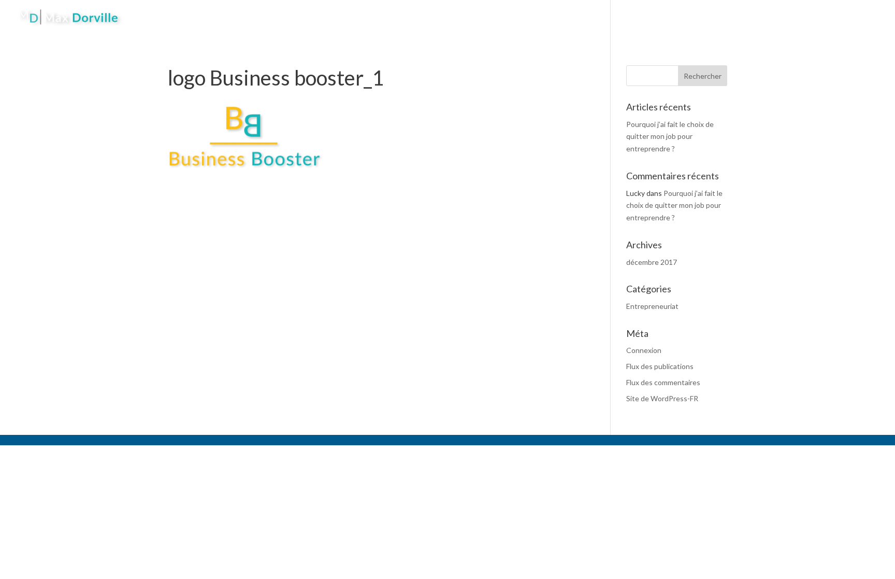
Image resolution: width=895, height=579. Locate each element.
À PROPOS (505, 18)
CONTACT (794, 18)
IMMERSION (645, 18)
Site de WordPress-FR (662, 398)
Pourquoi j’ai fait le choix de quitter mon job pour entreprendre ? (670, 136)
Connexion (643, 350)
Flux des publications (660, 366)
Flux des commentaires (663, 382)
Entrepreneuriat (652, 306)
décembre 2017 (651, 262)
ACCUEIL (454, 18)
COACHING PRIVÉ (574, 18)
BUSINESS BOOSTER (721, 18)
